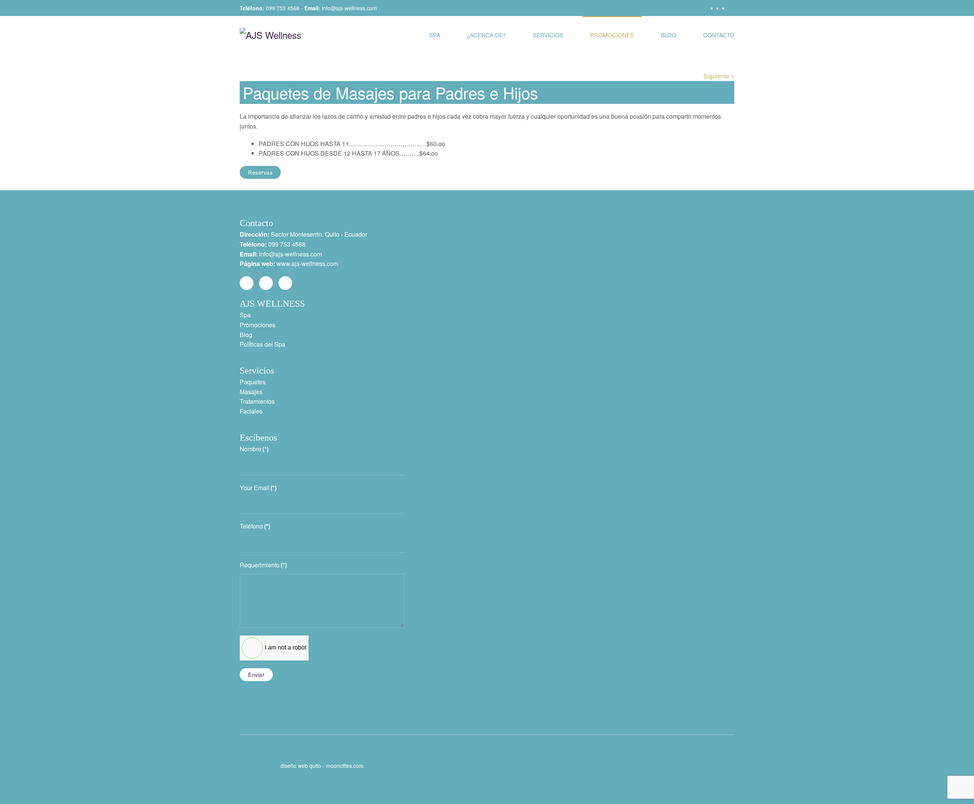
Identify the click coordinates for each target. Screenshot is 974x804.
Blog (668, 35)
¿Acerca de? (486, 35)
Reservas (260, 172)
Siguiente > (718, 76)
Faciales (251, 411)
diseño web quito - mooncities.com (322, 765)
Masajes (251, 391)
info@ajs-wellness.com (349, 8)
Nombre (254, 448)
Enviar (256, 674)
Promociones (612, 35)
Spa (434, 35)
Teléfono (255, 526)
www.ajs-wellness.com (307, 263)
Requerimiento (263, 564)
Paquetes (253, 381)
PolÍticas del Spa (262, 344)
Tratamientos (257, 401)
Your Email (258, 487)
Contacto (718, 35)
